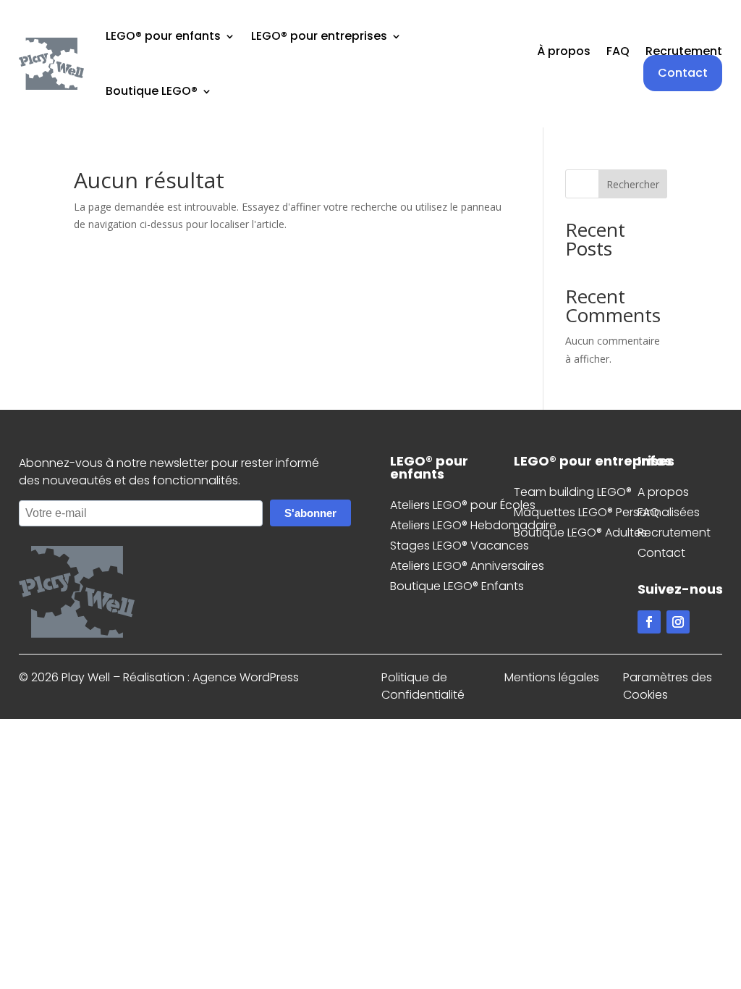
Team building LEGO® (573, 492)
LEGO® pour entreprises (319, 36)
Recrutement (683, 52)
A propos (663, 492)
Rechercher (632, 184)
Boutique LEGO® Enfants (457, 586)
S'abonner (310, 513)
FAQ (618, 52)
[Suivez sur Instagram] (678, 622)
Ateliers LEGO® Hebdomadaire (473, 525)
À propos (563, 52)
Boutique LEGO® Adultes (580, 532)
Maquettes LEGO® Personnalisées (607, 512)
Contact (683, 72)
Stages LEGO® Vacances (459, 545)
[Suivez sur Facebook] (649, 622)
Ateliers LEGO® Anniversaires (467, 565)
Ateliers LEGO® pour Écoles (462, 505)
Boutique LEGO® (152, 91)
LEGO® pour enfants (163, 36)
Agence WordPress (245, 677)
